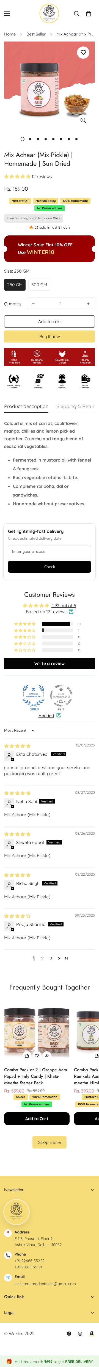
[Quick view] (46, 1056)
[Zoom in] (83, 120)
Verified (46, 715)
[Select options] (27, 1056)
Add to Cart (36, 1118)
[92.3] (61, 696)
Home (10, 34)
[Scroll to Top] (89, 1338)
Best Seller (36, 34)
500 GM (39, 284)
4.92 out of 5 (63, 605)
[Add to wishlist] (83, 52)
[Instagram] (80, 1333)
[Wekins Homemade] (49, 13)
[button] (88, 13)
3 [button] (51, 958)
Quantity (12, 303)
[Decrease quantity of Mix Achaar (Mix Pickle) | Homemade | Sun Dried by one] (33, 304)
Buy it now (49, 336)
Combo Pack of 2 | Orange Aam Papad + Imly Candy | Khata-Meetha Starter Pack (35, 1076)
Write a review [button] (49, 663)
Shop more (49, 1142)
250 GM (15, 284)
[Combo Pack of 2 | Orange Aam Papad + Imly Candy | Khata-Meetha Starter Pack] (37, 1030)
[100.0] (34, 696)
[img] (17, 746)
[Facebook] (69, 1333)
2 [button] (42, 958)
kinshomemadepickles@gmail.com (45, 1283)
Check (49, 566)
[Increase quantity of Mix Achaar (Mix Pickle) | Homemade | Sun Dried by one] (88, 304)
